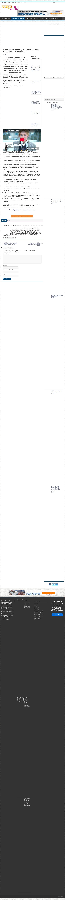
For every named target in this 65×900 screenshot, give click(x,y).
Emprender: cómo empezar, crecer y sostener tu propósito (35, 102)
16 (52, 203)
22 (52, 110)
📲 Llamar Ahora (57, 614)
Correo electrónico (8, 269)
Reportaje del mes (38, 616)
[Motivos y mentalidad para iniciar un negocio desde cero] (47, 246)
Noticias (36, 603)
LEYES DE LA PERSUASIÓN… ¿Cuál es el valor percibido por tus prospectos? (55, 489)
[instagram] (56, 2)
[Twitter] (53, 2)
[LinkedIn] (54, 2)
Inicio (13, 2)
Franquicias (37, 601)
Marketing (22, 18)
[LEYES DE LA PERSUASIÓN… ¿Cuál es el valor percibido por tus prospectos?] (47, 533)
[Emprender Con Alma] (10, 7)
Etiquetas (55, 102)
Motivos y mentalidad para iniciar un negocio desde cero (57, 201)
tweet (4, 54)
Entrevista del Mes (38, 612)
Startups (56, 18)
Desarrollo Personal (28, 18)
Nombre (5, 265)
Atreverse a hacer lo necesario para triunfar (57, 391)
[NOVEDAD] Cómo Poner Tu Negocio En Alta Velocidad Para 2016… (34, 244)
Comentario (6, 254)
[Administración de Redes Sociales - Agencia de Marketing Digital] (40, 13)
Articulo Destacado (38, 611)
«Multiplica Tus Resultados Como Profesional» (22, 215)
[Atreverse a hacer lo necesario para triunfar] (47, 437)
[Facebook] (52, 2)
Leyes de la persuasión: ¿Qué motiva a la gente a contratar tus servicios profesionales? (56, 106)
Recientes (47, 99)
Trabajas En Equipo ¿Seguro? (27, 704)
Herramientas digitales (43, 18)
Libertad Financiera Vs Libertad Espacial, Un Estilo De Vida (10, 243)
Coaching (36, 607)
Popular (53, 99)
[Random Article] (63, 18)
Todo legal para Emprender (38, 619)
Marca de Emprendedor (6, 18)
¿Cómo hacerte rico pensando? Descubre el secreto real (36, 92)
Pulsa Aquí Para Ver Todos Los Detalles (22, 210)
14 (52, 393)
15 (52, 298)
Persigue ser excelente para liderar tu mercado (57, 296)
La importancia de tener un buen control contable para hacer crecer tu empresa (36, 81)
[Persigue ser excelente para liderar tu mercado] (47, 342)
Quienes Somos (17, 2)
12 (52, 492)
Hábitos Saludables (39, 614)
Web (4, 274)
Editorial (36, 605)
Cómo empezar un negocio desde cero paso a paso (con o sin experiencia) (36, 125)
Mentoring (36, 609)
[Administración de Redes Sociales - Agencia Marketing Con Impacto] (32, 592)
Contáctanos (24, 2)
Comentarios (48, 102)
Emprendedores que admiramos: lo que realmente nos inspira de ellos (36, 113)
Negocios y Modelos (15, 18)
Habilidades (36, 18)
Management (51, 18)
